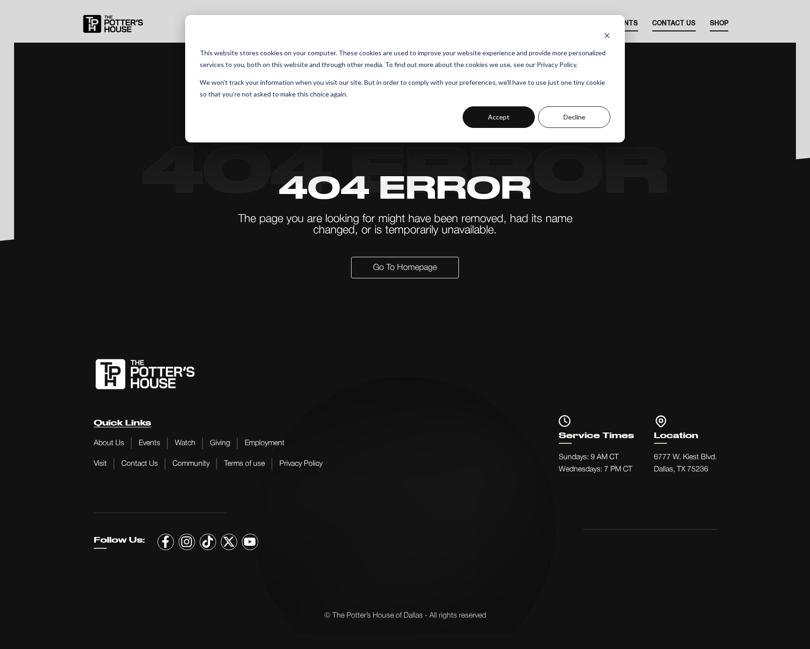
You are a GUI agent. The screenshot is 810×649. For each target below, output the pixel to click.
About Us (109, 443)
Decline (574, 117)
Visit (100, 464)
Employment (265, 443)
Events (149, 443)
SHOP (719, 24)
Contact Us (674, 24)
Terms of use (244, 464)
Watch (185, 443)
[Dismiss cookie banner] (607, 35)
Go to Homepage (405, 267)
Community (191, 464)
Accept (499, 117)
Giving (220, 443)
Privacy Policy (300, 464)
